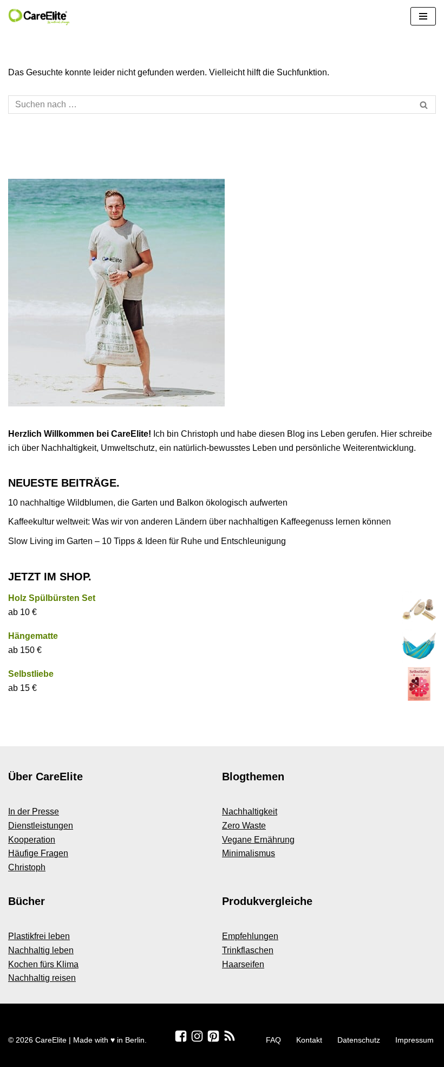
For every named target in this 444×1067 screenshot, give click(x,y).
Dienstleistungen (40, 825)
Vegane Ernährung (258, 839)
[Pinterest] (213, 1036)
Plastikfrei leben (39, 936)
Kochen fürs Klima (43, 964)
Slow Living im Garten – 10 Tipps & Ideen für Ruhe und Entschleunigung (147, 541)
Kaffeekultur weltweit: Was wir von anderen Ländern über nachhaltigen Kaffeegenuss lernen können (199, 521)
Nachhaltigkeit (249, 811)
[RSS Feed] (229, 1036)
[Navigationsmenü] (423, 16)
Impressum (414, 1040)
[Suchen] (424, 104)
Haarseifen (243, 964)
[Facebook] (180, 1036)
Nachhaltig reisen (42, 977)
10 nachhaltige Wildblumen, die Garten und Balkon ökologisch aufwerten (148, 502)
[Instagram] (197, 1036)
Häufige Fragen (38, 853)
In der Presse (33, 811)
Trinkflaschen (247, 950)
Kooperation (31, 839)
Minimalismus (248, 853)
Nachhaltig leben (41, 950)
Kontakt (309, 1040)
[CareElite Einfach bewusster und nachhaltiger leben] (40, 16)
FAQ (273, 1040)
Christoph (26, 867)
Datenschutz (358, 1040)
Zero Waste (244, 825)
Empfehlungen (250, 936)
